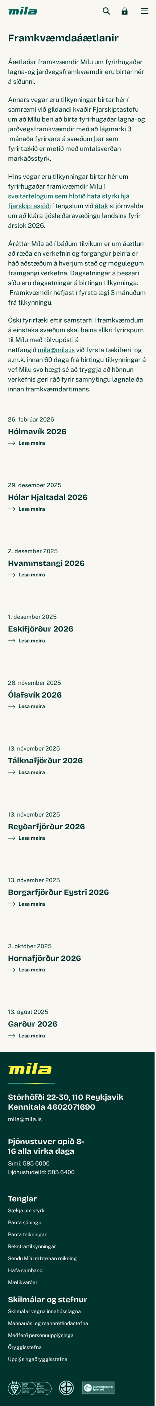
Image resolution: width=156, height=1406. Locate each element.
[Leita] (107, 11)
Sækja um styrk (26, 1210)
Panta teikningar (27, 1234)
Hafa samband (25, 1270)
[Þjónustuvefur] (125, 11)
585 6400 (61, 1172)
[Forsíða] (22, 11)
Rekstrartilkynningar (32, 1246)
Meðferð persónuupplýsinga (41, 1335)
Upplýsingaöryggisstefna (37, 1359)
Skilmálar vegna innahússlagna (44, 1311)
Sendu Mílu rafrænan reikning (42, 1258)
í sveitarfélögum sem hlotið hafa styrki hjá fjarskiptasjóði (69, 196)
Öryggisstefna (25, 1347)
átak (101, 206)
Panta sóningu (24, 1222)
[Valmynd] (144, 11)
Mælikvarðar (22, 1282)
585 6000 (36, 1163)
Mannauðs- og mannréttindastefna (48, 1323)
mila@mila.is (56, 350)
